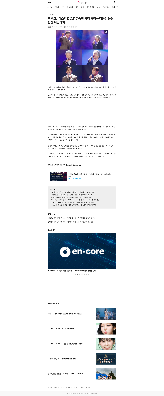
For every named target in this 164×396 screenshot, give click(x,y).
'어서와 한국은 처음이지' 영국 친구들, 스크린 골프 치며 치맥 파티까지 (72, 202)
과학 (98, 7)
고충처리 (74, 388)
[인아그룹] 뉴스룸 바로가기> (76, 179)
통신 (77, 7)
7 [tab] (86, 274)
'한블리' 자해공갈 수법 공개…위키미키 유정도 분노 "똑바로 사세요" (72, 197)
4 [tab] (81, 274)
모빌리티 (70, 7)
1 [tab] (75, 274)
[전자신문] (82, 2)
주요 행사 (51, 230)
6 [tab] (84, 274)
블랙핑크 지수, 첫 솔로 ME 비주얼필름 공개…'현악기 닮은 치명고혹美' (73, 192)
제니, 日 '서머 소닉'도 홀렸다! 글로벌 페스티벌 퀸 (64, 314)
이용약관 (56, 388)
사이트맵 (81, 388)
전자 (63, 7)
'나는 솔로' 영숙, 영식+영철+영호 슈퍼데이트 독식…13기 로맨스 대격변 (73, 205)
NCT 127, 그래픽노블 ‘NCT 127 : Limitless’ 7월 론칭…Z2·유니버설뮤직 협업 (75, 200)
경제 (82, 7)
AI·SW (49, 7)
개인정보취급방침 (65, 388)
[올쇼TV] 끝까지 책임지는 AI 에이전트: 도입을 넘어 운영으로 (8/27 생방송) (71, 218)
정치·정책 (106, 7)
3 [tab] (79, 274)
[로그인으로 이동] (114, 2)
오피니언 (115, 7)
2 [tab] (77, 274)
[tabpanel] (82, 253)
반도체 (56, 7)
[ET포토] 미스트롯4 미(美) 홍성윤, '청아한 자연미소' (66, 344)
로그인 (50, 388)
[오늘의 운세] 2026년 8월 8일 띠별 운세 (62, 359)
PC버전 (88, 388)
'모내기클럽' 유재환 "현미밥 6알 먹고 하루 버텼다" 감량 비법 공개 (71, 195)
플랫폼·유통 (91, 7)
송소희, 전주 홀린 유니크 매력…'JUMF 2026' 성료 (65, 374)
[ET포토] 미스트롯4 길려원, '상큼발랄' (61, 329)
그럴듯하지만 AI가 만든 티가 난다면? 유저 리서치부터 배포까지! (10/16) (70, 222)
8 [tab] (88, 274)
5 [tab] (82, 274)
